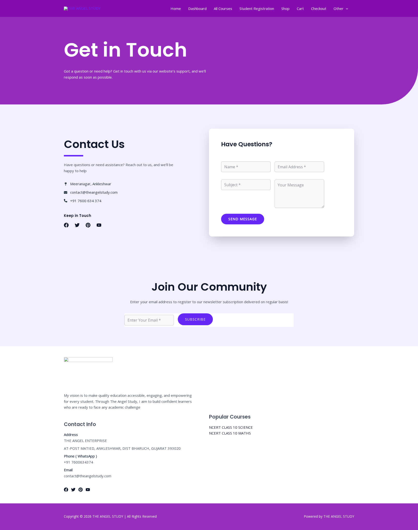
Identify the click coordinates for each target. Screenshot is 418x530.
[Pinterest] (80, 489)
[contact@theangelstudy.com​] (91, 192)
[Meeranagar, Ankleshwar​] (87, 184)
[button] (66, 225)
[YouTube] (88, 489)
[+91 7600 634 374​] (82, 201)
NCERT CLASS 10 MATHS (230, 433)
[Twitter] (73, 489)
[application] (345, 8)
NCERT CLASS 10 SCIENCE (231, 427)
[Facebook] (66, 489)
